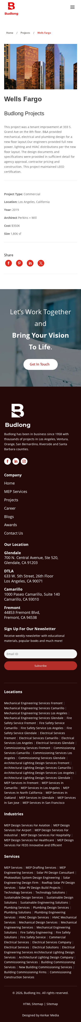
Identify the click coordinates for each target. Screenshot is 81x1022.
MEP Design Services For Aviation (27, 825)
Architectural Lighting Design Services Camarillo (37, 768)
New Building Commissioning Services (45, 967)
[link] (8, 263)
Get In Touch (39, 364)
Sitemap (52, 1004)
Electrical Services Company (51, 942)
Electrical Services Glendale (55, 743)
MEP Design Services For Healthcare (29, 840)
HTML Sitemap (33, 1004)
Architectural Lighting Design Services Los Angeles (39, 773)
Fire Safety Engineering (36, 932)
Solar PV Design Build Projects (39, 888)
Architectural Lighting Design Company (46, 957)
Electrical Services (16, 947)
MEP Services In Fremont (21, 783)
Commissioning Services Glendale (41, 758)
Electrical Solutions (45, 947)
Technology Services (18, 892)
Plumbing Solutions (17, 912)
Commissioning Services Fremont (27, 748)
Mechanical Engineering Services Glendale (33, 718)
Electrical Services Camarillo (38, 738)
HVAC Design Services (34, 917)
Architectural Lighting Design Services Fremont (36, 763)
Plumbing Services (17, 907)
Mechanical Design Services (38, 922)
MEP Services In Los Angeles (40, 788)
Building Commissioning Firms (25, 972)
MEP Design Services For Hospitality (45, 835)
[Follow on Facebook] (7, 461)
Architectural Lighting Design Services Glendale (37, 778)
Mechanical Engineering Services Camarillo (34, 708)
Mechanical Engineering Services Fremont (33, 703)
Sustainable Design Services (23, 897)
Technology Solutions (50, 892)
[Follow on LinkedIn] (15, 461)
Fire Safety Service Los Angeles (42, 728)
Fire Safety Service (33, 937)
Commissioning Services (21, 962)
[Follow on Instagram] (24, 461)
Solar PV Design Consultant (55, 873)
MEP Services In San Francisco (43, 803)
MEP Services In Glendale (36, 798)
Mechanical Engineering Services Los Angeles (35, 713)
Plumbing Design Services (51, 907)
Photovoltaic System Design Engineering (32, 878)
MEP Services (13, 867)
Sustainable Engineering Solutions (44, 902)
